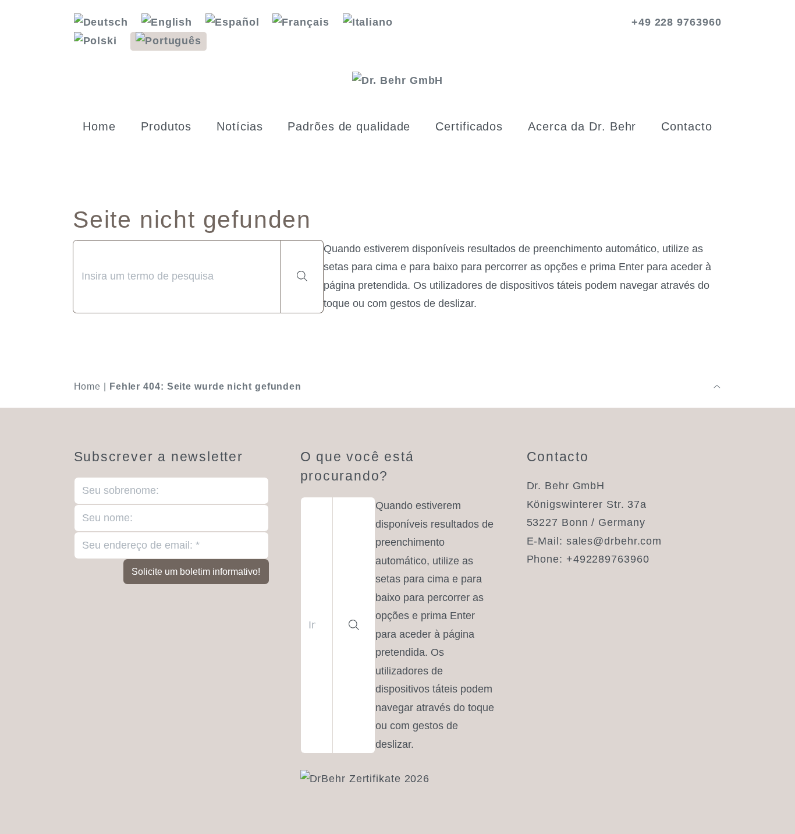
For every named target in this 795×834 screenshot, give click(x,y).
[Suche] (302, 276)
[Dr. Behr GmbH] (397, 81)
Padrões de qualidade (349, 126)
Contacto (686, 126)
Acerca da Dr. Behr (582, 126)
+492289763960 (608, 559)
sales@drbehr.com (614, 541)
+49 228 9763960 (676, 22)
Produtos (166, 126)
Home (99, 126)
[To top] (717, 387)
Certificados (469, 126)
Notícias (239, 126)
